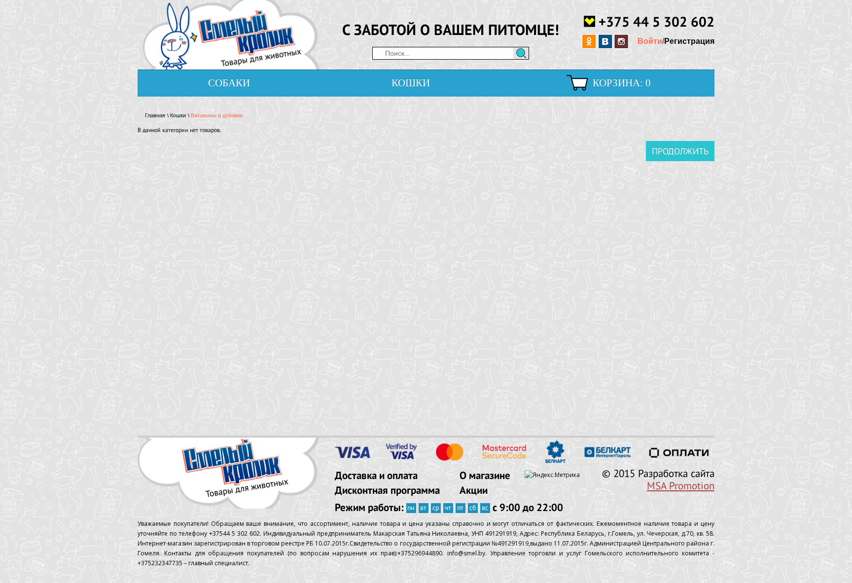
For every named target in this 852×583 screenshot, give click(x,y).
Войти (650, 41)
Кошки (410, 83)
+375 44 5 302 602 (656, 21)
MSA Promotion (680, 486)
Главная (155, 115)
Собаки (229, 83)
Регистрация (689, 41)
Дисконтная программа (387, 490)
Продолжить (680, 151)
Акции (474, 490)
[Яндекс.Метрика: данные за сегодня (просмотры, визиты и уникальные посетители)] (552, 475)
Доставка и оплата (376, 475)
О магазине (485, 475)
